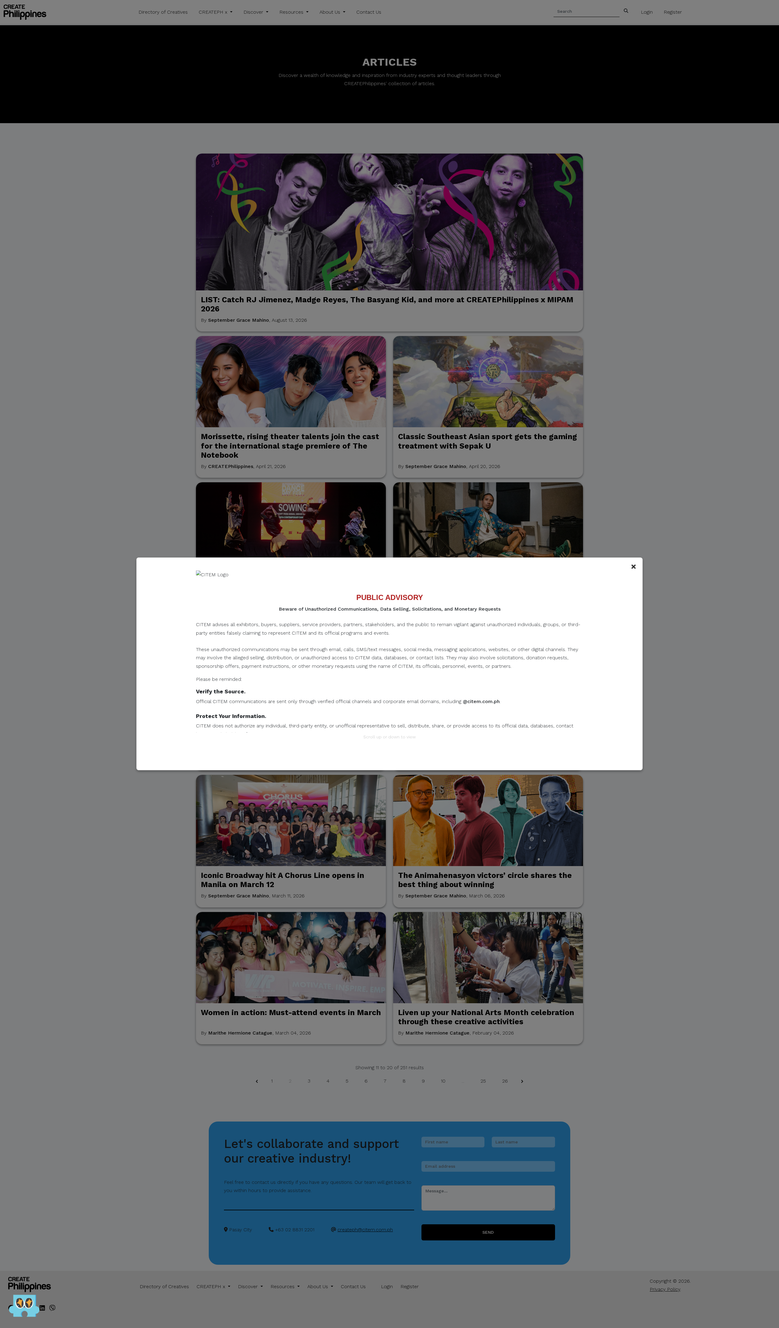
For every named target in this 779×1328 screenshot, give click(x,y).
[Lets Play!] (24, 1307)
